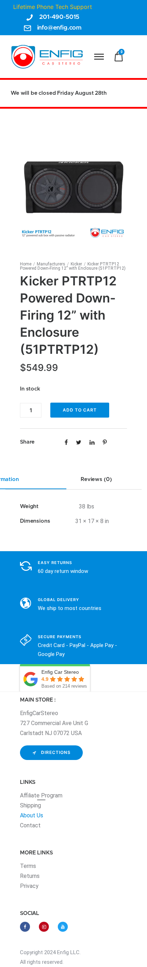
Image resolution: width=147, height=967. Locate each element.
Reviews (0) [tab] (96, 479)
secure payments (59, 636)
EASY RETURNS (55, 562)
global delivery (58, 599)
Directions (56, 752)
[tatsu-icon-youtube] (63, 927)
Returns (30, 876)
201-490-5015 (59, 17)
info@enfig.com (59, 28)
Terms (28, 866)
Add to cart (80, 410)
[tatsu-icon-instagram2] (45, 927)
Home (25, 264)
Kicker (76, 264)
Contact (30, 825)
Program (51, 795)
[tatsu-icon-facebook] (27, 927)
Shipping (30, 805)
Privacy (29, 886)
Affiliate (30, 795)
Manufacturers (51, 264)
